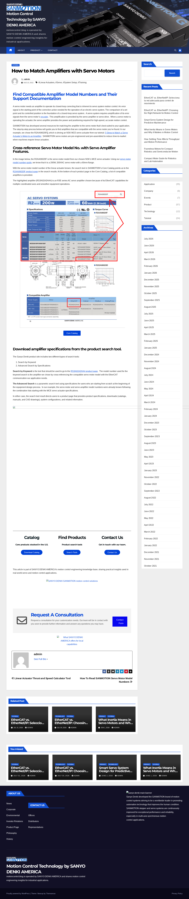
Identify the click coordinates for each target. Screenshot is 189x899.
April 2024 (149, 395)
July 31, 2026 (19, 776)
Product (35, 50)
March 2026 (149, 259)
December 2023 (151, 423)
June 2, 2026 (107, 776)
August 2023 (150, 443)
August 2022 (150, 498)
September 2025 (152, 300)
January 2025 (150, 348)
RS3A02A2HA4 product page (84, 371)
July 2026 (148, 239)
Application (149, 184)
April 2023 (149, 464)
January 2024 (150, 416)
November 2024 (151, 361)
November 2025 (151, 286)
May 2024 (148, 389)
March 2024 (149, 402)
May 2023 (148, 457)
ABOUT (21, 50)
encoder (44, 117)
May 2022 (148, 518)
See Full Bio (40, 659)
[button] (175, 50)
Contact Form (119, 621)
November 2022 (151, 477)
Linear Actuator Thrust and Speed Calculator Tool (42, 678)
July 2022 (148, 504)
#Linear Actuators (46, 82)
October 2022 (150, 484)
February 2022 (151, 538)
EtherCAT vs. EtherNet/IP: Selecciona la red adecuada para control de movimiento (161, 101)
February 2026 (151, 266)
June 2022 (149, 511)
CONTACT (53, 50)
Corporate (11, 809)
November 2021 (151, 559)
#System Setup (70, 82)
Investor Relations (14, 821)
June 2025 (149, 320)
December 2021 (151, 552)
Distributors (33, 821)
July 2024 (148, 375)
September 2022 (152, 491)
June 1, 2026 (151, 776)
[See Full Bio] (47, 659)
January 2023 (150, 470)
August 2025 (150, 307)
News (9, 803)
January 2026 (150, 273)
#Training (82, 82)
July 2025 (148, 314)
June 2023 (149, 450)
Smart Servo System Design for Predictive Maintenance (114, 771)
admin (27, 79)
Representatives (35, 827)
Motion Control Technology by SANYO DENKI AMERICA (25, 19)
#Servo (58, 82)
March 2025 (149, 334)
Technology (60, 716)
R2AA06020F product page (25, 171)
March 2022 (149, 532)
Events (147, 198)
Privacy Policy (177, 894)
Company (148, 191)
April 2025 (149, 327)
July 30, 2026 (63, 776)
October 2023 (150, 429)
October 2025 (150, 293)
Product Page (12, 827)
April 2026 (149, 252)
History (9, 839)
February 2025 (151, 341)
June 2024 (149, 382)
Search (147, 64)
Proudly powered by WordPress (18, 894)
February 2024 (151, 409)
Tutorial (15, 65)
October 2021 (150, 566)
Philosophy (11, 833)
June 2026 (149, 246)
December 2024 (151, 355)
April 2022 (149, 525)
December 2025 (151, 280)
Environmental (13, 815)
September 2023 (152, 436)
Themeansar (50, 894)
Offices (31, 815)
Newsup (40, 894)
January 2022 (150, 545)
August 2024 (150, 368)
